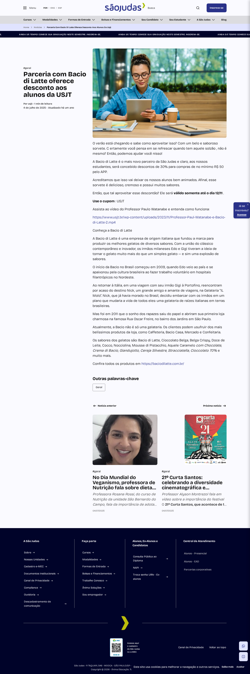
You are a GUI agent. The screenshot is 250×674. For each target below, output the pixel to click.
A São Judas (203, 19)
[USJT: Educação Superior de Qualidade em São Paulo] (125, 8)
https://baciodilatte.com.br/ (162, 364)
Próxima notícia (212, 405)
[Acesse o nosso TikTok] (51, 647)
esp (60, 8)
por (45, 8)
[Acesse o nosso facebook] (24, 647)
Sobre (27, 552)
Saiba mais (228, 666)
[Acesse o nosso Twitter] (60, 647)
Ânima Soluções (91, 587)
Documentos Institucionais (39, 573)
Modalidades (50, 19)
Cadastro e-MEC (34, 566)
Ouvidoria (29, 594)
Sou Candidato (149, 19)
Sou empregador (92, 594)
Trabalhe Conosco (93, 580)
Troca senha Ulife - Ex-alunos (146, 576)
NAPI (136, 567)
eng (53, 8)
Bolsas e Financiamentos (116, 19)
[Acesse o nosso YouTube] (68, 647)
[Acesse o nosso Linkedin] (42, 647)
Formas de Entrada (79, 19)
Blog (224, 19)
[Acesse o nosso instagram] (33, 647)
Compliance (31, 587)
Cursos (27, 19)
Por (37, 103)
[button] (243, 646)
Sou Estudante (177, 19)
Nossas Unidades (34, 559)
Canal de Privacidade (36, 580)
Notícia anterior (107, 405)
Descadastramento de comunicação (37, 603)
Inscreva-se (216, 7)
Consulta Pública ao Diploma (144, 558)
